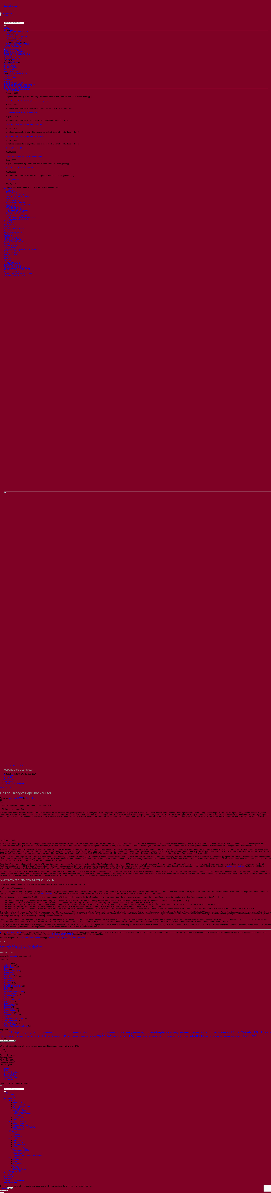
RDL (65, 1036)
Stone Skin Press (10, 1015)
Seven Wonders (10, 1011)
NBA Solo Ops (9, 995)
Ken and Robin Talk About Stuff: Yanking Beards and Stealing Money (27, 101)
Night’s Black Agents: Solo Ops (24, 1127)
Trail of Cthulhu (10, 1024)
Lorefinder (16, 1135)
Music (15, 1161)
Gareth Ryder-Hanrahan (163, 1032)
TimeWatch (8, 1022)
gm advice (181, 1033)
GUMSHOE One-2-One (13, 986)
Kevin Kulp (8, 1036)
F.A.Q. (6, 1070)
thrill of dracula (177, 1036)
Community (9, 775)
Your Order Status (11, 1078)
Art (41, 1033)
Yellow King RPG (248, 1036)
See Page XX (9, 781)
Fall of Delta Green (5, 787)
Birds (6, 969)
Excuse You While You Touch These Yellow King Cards (21, 946)
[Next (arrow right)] (3, 1192)
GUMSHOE (191, 1032)
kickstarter (15, 1036)
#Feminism (17, 1140)
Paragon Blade (10, 1005)
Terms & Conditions (11, 1072)
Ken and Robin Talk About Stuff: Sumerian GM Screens (20, 948)
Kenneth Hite (30, 798)
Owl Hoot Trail (9, 1001)
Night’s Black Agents (20, 1112)
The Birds (16, 1167)
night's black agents (44, 1036)
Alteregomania (18, 1123)
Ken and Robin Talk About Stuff (241, 1032)
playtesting (58, 1036)
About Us (8, 777)
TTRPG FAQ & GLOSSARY (15, 783)
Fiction (11, 1165)
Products (8, 188)
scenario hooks (117, 1036)
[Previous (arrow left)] (1, 1192)
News (6, 997)
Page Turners (9, 1003)
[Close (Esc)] (7, 1190)
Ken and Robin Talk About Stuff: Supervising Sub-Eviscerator (24, 124)
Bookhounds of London (58, 1033)
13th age (14, 1032)
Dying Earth (8, 973)
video (206, 1036)
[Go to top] (1, 1085)
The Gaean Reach (11, 1020)
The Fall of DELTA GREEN (62, 934)
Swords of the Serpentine (13, 1018)
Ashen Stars (8, 965)
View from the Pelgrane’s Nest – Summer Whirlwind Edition (24, 156)
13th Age (7, 963)
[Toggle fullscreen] (3, 1190)
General (12, 787)
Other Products (14, 1158)
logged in (13, 956)
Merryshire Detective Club (14, 992)
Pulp (61, 938)
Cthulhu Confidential (12, 971)
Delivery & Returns (11, 1074)
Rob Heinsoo (92, 1036)
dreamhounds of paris (92, 1033)
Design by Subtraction (12, 180)
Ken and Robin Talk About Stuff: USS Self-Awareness (22, 168)
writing (84, 938)
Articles (7, 28)
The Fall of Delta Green (73, 938)
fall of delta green (129, 1033)
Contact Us (8, 779)
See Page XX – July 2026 (14, 148)
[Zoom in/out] (1, 1190)
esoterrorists (111, 1033)
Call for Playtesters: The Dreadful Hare (18, 89)
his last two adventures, (235, 866)
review (71, 1036)
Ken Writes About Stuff (21, 1150)
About (6, 1068)
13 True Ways (4, 1033)
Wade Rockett (236, 1036)
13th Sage (23, 1033)
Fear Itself (8, 978)
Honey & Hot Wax (19, 1148)
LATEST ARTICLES (12, 91)
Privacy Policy (9, 1076)
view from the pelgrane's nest (220, 1036)
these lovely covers (47, 893)
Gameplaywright (10, 980)
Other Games (13, 1138)
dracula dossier (79, 1033)
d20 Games (12, 1131)
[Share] (5, 1190)
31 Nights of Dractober (33, 1033)
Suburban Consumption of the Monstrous (28, 1156)
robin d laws (104, 1035)
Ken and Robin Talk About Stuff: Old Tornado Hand (21, 112)
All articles (12, 1095)
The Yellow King (19, 1119)
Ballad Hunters (9, 967)
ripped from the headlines (81, 1036)
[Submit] (5, 25)
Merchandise (17, 1163)
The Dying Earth (19, 1142)
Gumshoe (8, 984)
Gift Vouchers (18, 1159)
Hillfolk (6, 988)
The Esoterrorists (19, 1104)
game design (146, 1033)
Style (6, 1016)
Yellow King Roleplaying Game (16, 1026)
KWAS (6, 990)
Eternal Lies (120, 1033)
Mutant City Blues (10, 994)
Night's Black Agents (12, 999)
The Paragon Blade (20, 1129)
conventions (69, 1033)
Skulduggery (9, 1013)
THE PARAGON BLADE (15, 766)
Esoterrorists (9, 975)
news (32, 1036)
